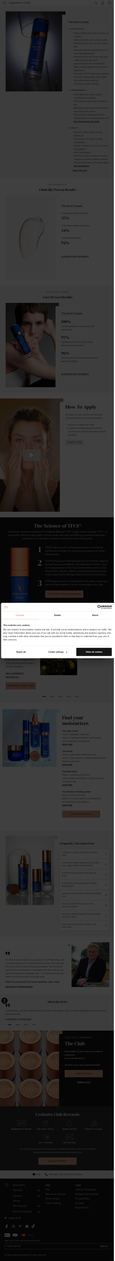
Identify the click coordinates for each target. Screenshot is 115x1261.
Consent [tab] (20, 615)
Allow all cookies (94, 652)
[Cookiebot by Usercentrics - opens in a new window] (99, 607)
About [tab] (95, 615)
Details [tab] (57, 615)
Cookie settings (56, 652)
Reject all (21, 652)
